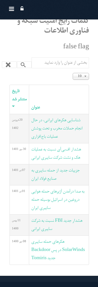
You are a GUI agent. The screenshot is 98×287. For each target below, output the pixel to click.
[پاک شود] (9, 64)
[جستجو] (24, 64)
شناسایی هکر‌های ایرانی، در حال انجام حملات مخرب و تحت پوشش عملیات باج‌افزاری (57, 128)
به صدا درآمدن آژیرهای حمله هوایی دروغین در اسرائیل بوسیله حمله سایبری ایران (58, 200)
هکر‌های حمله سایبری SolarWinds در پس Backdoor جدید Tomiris (58, 250)
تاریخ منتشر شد (19, 95)
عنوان (35, 107)
